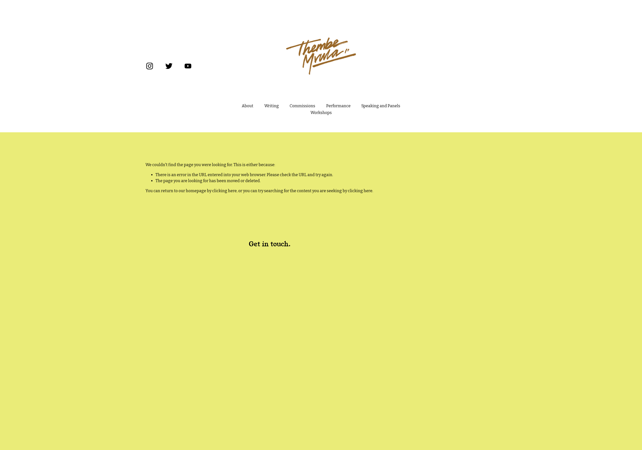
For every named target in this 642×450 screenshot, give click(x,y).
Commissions (302, 105)
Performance (338, 105)
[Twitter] (169, 66)
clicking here (224, 190)
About (247, 105)
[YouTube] (188, 66)
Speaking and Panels (380, 105)
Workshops (321, 112)
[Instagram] (149, 66)
